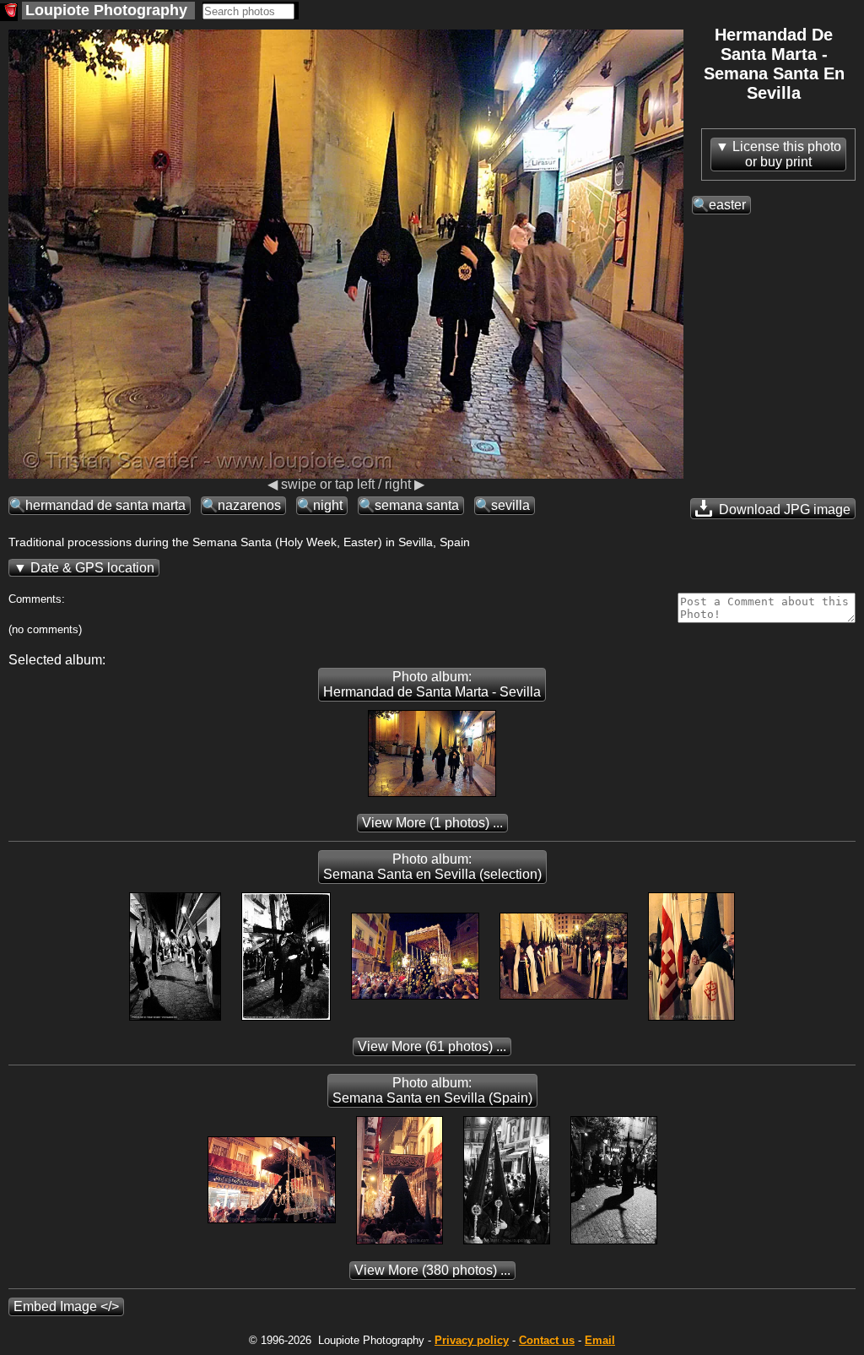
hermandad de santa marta (105, 505)
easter (727, 205)
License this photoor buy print (786, 154)
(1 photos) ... (432, 823)
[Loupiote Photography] (9, 12)
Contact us (547, 1340)
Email (600, 1340)
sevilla (510, 505)
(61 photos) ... (432, 1046)
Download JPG (783, 509)
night (328, 505)
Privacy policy (472, 1340)
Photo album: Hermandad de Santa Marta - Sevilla (432, 684)
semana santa (417, 505)
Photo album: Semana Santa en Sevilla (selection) (432, 866)
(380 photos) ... (432, 1270)
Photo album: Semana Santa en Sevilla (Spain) (432, 1090)
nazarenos (249, 505)
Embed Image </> (66, 1306)
